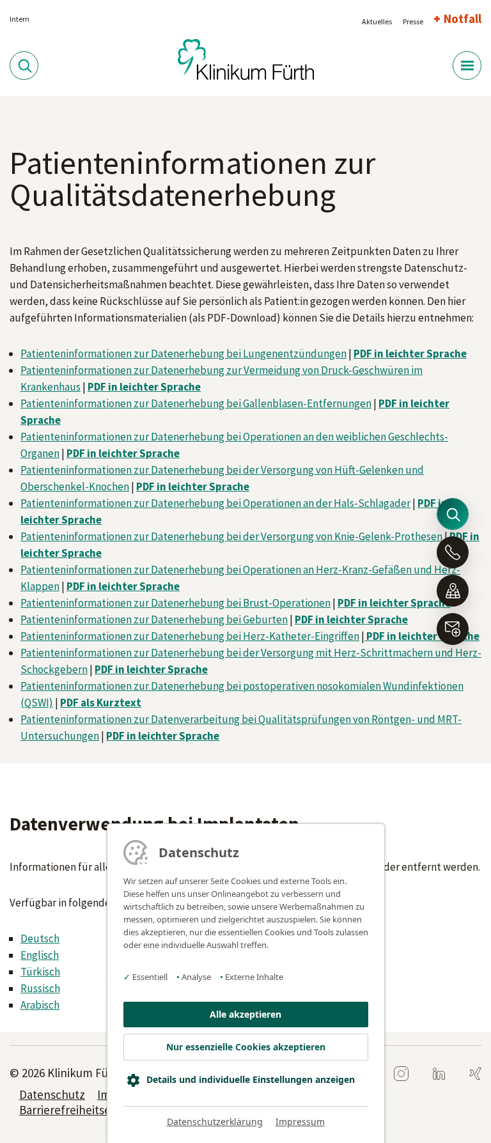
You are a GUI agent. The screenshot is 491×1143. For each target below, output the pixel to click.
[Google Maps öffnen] (453, 591)
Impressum (300, 1122)
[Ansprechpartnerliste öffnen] (453, 552)
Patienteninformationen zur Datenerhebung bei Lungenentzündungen (183, 353)
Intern (19, 19)
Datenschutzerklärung (215, 1122)
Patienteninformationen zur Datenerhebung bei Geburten (154, 619)
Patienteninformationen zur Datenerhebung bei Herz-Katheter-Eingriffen (189, 636)
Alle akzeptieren (245, 1014)
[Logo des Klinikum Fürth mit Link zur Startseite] (246, 58)
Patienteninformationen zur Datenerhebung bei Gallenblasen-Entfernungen (195, 403)
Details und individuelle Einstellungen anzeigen (250, 1079)
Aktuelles (377, 21)
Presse (413, 21)
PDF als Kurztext (100, 703)
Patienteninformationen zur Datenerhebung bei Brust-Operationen (175, 603)
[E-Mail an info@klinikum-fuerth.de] (453, 629)
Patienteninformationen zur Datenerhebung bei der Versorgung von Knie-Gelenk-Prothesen (231, 536)
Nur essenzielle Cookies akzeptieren (245, 1047)
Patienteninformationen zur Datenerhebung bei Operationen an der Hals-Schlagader (215, 503)
